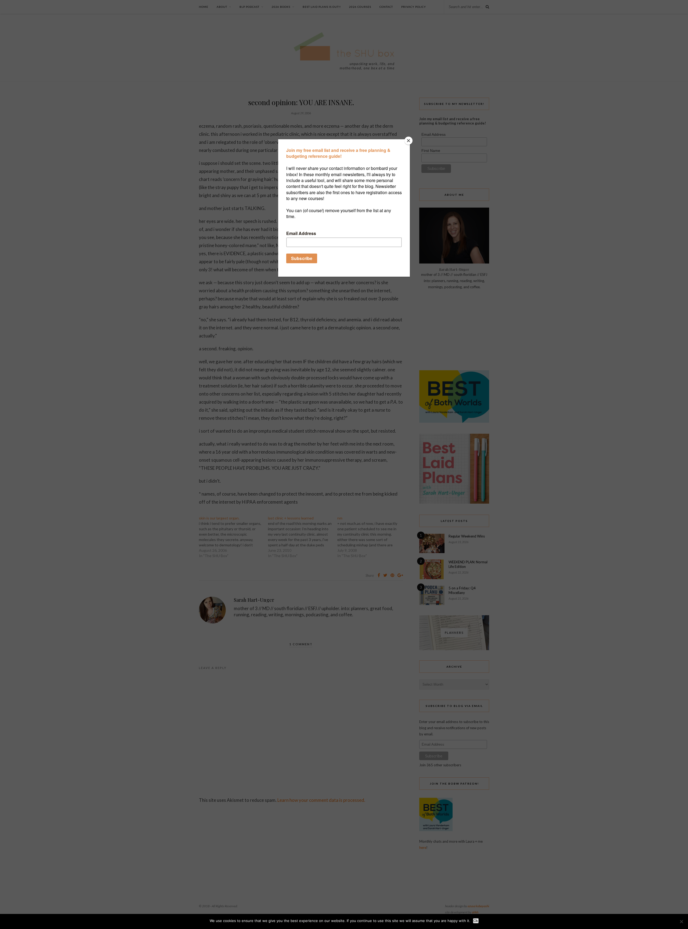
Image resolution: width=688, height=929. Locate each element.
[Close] (408, 141)
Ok (476, 921)
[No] (681, 921)
